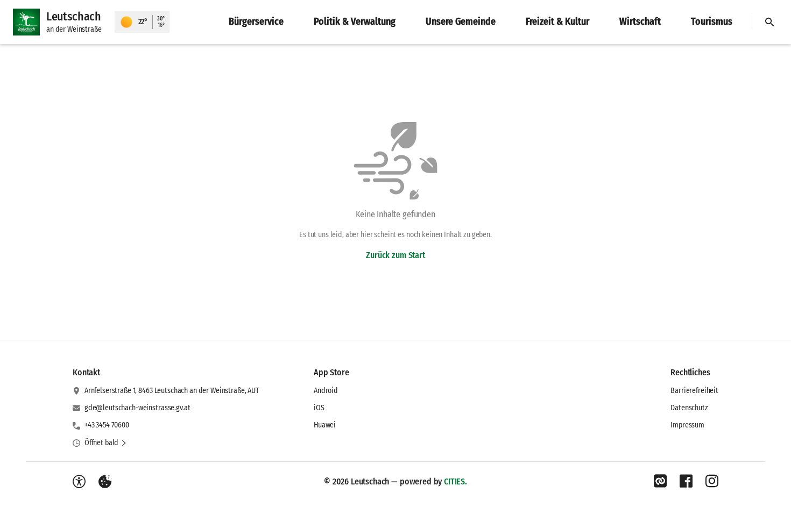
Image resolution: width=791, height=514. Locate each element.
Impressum (687, 425)
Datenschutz (689, 407)
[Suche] (769, 22)
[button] (105, 443)
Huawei (325, 425)
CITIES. (455, 481)
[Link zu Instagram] (711, 481)
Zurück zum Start (395, 255)
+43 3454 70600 (106, 425)
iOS (319, 407)
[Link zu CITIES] (660, 481)
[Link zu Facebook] (686, 481)
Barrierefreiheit (694, 390)
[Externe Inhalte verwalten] (104, 481)
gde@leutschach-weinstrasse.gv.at (137, 407)
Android (326, 390)
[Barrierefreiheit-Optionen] (79, 481)
